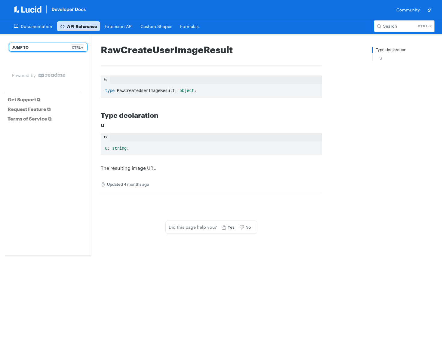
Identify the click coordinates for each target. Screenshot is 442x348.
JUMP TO (47, 47)
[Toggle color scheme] (429, 10)
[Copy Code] (315, 89)
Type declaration (391, 49)
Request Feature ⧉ (29, 109)
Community (408, 9)
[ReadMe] (52, 75)
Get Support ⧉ (24, 99)
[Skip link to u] (96, 125)
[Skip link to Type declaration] (96, 115)
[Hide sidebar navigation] (90, 144)
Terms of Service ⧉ (29, 118)
